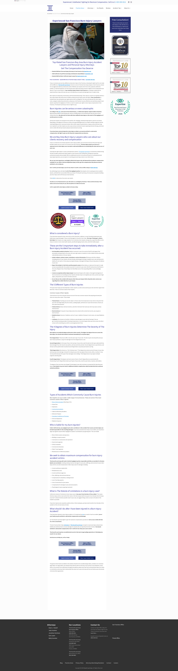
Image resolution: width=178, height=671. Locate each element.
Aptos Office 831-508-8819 (87, 193)
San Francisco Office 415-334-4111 (67, 193)
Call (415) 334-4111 (90, 79)
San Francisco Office (73, 629)
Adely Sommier (53, 638)
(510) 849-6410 (72, 643)
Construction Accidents (57, 409)
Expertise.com (87, 71)
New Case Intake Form (87, 207)
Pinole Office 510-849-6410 (77, 200)
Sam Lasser (52, 635)
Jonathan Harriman (54, 633)
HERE (53, 178)
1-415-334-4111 (120, 2)
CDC (59, 111)
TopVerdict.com (89, 73)
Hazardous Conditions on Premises (60, 416)
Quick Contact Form (67, 207)
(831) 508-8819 (72, 655)
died (83, 514)
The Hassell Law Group (64, 85)
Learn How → (94, 633)
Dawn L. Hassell (53, 628)
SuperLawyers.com (82, 76)
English (17, 0)
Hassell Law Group (88, 668)
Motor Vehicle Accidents (57, 402)
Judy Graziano (53, 630)
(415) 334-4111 (94, 167)
